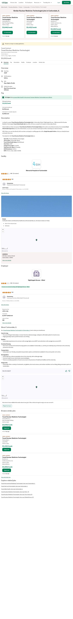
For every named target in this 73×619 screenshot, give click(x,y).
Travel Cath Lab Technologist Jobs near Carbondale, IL (14, 486)
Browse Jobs (13, 2)
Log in (58, 2)
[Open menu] (1, 62)
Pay (11, 62)
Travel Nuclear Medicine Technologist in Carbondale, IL (16, 330)
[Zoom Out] (3, 232)
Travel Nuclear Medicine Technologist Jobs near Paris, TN (15, 492)
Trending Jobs (46, 2)
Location (35, 62)
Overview (6, 62)
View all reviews (5, 193)
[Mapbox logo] (5, 251)
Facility (23, 62)
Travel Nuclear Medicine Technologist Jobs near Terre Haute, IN (16, 494)
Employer (28, 62)
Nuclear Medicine (13, 7)
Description (16, 62)
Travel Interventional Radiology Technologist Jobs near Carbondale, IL (18, 483)
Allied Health (4, 7)
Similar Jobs (42, 62)
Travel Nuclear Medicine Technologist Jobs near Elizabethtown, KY (17, 497)
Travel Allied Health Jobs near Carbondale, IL (12, 489)
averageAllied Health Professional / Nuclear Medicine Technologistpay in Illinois (32, 97)
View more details (6, 260)
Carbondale (27, 7)
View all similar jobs (5, 477)
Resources (36, 2)
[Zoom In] (3, 230)
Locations (21, 2)
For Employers (28, 2)
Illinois (20, 7)
